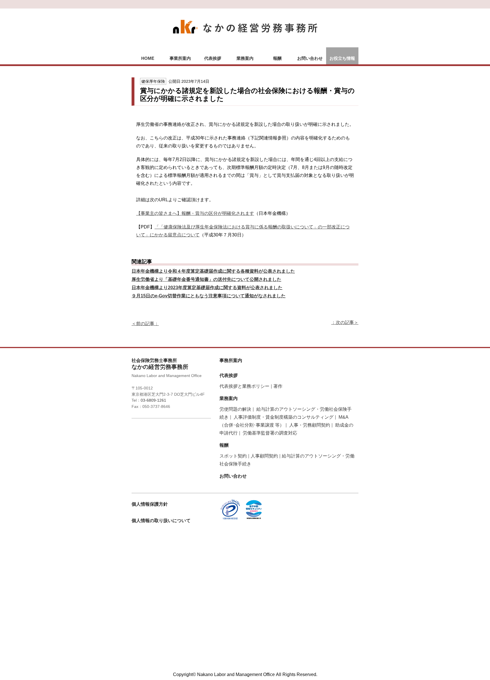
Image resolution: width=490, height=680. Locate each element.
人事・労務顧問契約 (309, 425)
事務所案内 (230, 360)
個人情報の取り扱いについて (161, 520)
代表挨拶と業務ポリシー (244, 386)
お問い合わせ (310, 58)
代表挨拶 (212, 58)
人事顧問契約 (264, 456)
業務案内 (245, 58)
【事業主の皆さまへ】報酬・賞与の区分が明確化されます (195, 213)
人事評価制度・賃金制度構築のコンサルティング (283, 417)
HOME (147, 58)
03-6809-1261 (153, 400)
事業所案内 (180, 58)
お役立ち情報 (342, 58)
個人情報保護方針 (150, 504)
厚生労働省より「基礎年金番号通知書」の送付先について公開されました (206, 279)
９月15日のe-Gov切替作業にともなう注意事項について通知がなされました (209, 295)
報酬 (277, 58)
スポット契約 (233, 456)
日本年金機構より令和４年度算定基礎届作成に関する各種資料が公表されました (213, 271)
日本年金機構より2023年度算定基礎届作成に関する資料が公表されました (207, 287)
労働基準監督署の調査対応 (270, 433)
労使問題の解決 (235, 409)
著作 (277, 386)
